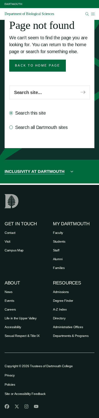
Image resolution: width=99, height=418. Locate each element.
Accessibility (13, 327)
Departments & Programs (70, 336)
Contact (10, 233)
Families (59, 268)
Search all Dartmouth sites (41, 127)
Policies (10, 384)
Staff (56, 250)
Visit (7, 241)
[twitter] (17, 406)
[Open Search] (87, 14)
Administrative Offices (68, 327)
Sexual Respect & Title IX (22, 336)
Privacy (10, 375)
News (8, 292)
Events (9, 300)
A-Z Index (60, 309)
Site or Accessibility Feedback (25, 394)
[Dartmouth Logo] (13, 4)
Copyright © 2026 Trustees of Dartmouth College (39, 366)
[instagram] (26, 406)
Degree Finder (63, 300)
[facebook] (7, 406)
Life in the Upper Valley (21, 318)
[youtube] (36, 406)
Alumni (57, 259)
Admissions (61, 292)
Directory (59, 318)
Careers (10, 309)
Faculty (58, 233)
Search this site (30, 113)
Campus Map (14, 250)
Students (59, 241)
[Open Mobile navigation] (92, 13)
